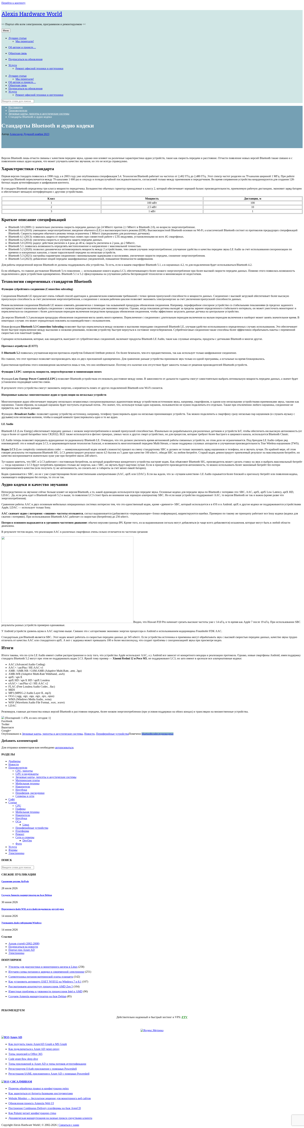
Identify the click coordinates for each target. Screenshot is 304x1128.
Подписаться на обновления (25, 59)
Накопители (22, 786)
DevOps (27, 840)
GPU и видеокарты (27, 773)
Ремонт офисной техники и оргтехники (39, 68)
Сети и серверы (24, 837)
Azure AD (16, 1037)
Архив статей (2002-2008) (23, 943)
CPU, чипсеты (24, 770)
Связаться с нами (69, 1124)
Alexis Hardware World (31, 13)
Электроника (16, 853)
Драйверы (14, 761)
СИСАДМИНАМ (21, 1081)
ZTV (185, 1017)
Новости (89, 733)
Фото (18, 843)
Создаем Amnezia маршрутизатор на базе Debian (26, 895)
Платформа (22, 830)
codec (155, 733)
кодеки (169, 733)
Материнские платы (27, 780)
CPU (18, 805)
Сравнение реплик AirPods (15, 881)
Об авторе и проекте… (22, 47)
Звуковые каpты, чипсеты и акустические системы (52, 733)
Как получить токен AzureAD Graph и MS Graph (37, 1044)
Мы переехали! (24, 41)
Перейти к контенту (13, 2)
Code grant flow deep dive (23, 1058)
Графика (20, 808)
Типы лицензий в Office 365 (25, 1053)
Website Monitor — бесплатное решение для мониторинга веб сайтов (49, 1098)
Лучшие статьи (17, 38)
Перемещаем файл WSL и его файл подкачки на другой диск (32, 909)
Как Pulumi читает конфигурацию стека (32, 1113)
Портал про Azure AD (21, 949)
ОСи (18, 821)
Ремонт (19, 834)
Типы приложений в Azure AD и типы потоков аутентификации (47, 1063)
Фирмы (12, 850)
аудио (162, 733)
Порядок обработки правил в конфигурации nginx (38, 1088)
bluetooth (147, 733)
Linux (26, 824)
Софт (11, 799)
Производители (17, 767)
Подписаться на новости (23, 946)
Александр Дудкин (21, 134)
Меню (6, 30)
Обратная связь (17, 53)
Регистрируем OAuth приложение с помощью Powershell (42, 1068)
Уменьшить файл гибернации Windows (21, 922)
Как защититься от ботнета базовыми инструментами (40, 1093)
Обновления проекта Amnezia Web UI (31, 1103)
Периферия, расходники (30, 792)
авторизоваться (64, 747)
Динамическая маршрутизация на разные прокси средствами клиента (50, 1118)
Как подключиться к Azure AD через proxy (33, 1049)
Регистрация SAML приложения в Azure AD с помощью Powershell (48, 1073)
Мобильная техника (27, 783)
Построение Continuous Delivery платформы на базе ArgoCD (44, 1108)
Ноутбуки (21, 789)
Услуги (12, 65)
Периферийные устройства (112, 733)
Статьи (12, 802)
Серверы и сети (24, 796)
